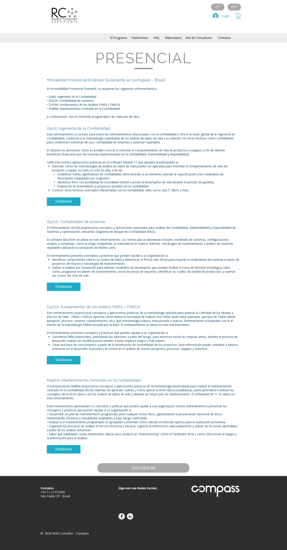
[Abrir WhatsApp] (276, 539)
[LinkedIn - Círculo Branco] (130, 516)
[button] (238, 16)
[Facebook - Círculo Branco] (121, 516)
